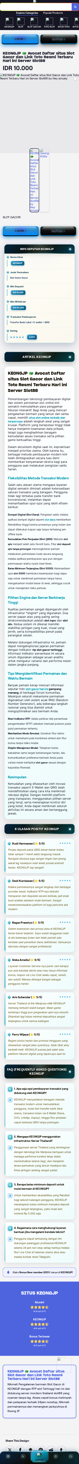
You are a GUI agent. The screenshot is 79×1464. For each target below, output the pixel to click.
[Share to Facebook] (20, 1449)
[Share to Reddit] (51, 1449)
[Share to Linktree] (30, 1449)
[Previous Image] (3, 113)
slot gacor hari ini (37, 689)
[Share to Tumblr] (61, 1449)
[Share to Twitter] (10, 1449)
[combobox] (36, 7)
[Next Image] (76, 113)
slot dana (50, 519)
